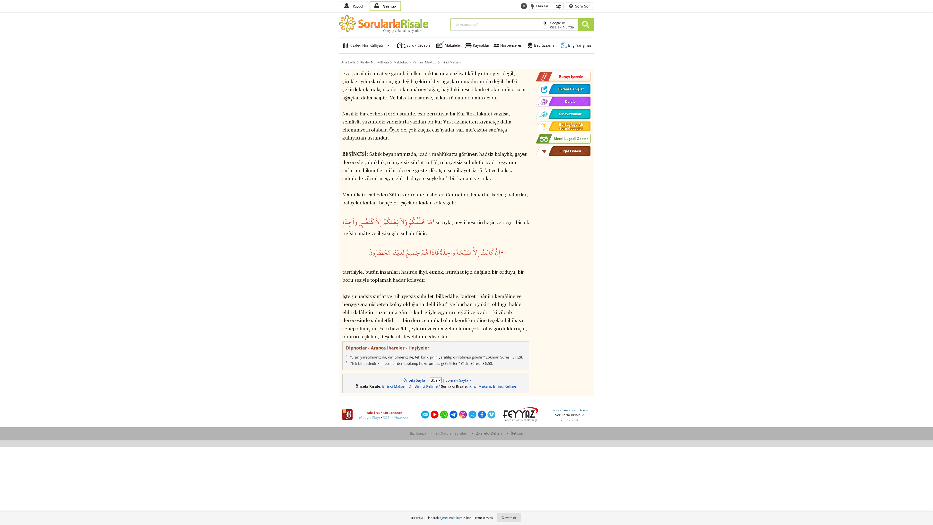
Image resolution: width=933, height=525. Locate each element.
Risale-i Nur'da (562, 27)
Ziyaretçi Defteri (489, 433)
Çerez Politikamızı (453, 518)
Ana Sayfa (348, 62)
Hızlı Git (542, 6)
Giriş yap (389, 6)
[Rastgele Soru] (558, 6)
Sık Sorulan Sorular (450, 433)
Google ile (558, 23)
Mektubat (401, 62)
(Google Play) (369, 417)
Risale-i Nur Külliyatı (374, 62)
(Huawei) (401, 417)
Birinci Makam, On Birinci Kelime (410, 386)
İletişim (517, 433)
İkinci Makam (451, 62)
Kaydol (357, 6)
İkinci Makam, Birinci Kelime (492, 386)
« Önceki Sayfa (413, 380)
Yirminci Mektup (424, 62)
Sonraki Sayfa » (458, 380)
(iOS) (386, 417)
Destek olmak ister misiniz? (570, 410)
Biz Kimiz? (418, 433)
